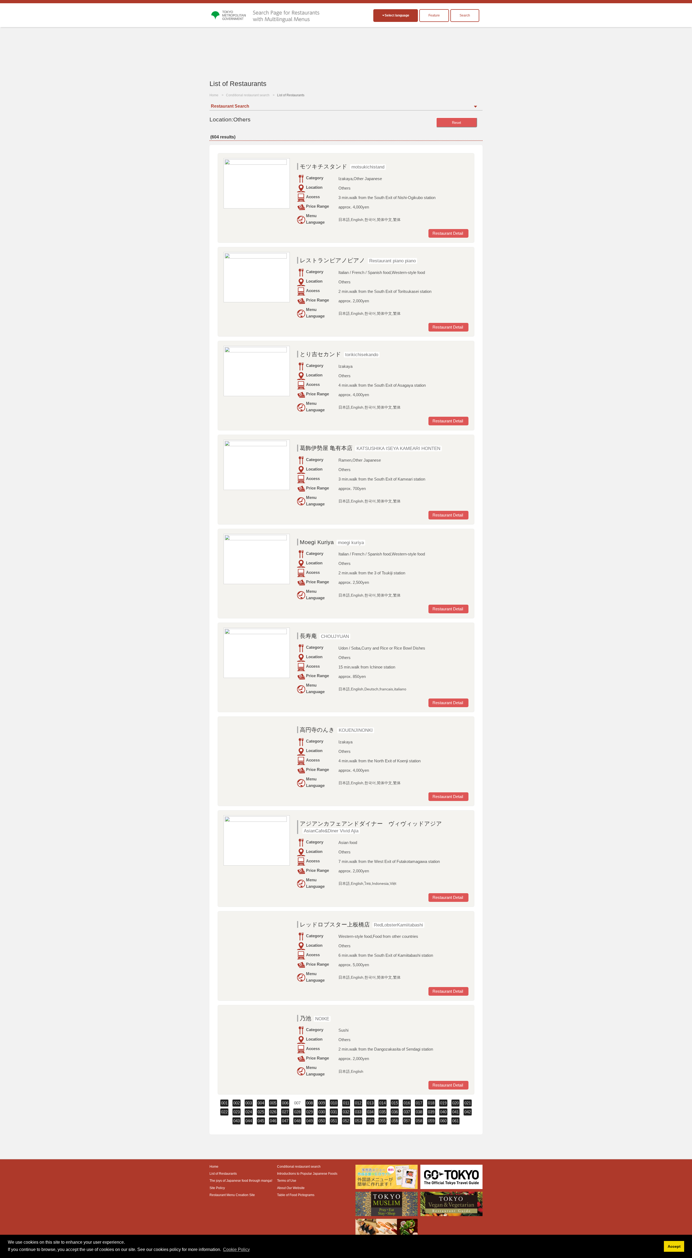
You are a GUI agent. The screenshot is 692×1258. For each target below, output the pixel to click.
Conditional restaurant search (248, 95)
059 (431, 1120)
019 (443, 1103)
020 (455, 1103)
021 (467, 1103)
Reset (456, 123)
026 (273, 1112)
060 (443, 1120)
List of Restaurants (223, 1174)
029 (309, 1112)
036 (394, 1112)
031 (334, 1112)
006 (285, 1103)
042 (467, 1112)
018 (431, 1103)
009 (321, 1103)
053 (358, 1120)
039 (431, 1112)
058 (419, 1120)
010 (334, 1103)
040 (443, 1112)
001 (224, 1103)
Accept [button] (674, 1246)
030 (321, 1112)
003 (248, 1103)
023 (236, 1112)
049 (309, 1120)
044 (248, 1120)
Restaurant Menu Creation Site (232, 1195)
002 (236, 1103)
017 (419, 1103)
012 (358, 1103)
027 (285, 1112)
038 (419, 1112)
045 (261, 1120)
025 (261, 1112)
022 (224, 1112)
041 (455, 1112)
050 (321, 1120)
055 (382, 1120)
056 (394, 1120)
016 (407, 1103)
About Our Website (291, 1188)
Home (213, 95)
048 (297, 1120)
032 (346, 1112)
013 (370, 1103)
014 (382, 1103)
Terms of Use (286, 1181)
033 (358, 1112)
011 (346, 1103)
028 (297, 1112)
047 (285, 1120)
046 (273, 1120)
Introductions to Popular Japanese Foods (307, 1174)
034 (370, 1112)
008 (309, 1103)
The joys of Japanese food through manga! (240, 1181)
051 (334, 1120)
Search (465, 15)
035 (382, 1112)
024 (248, 1112)
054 (370, 1120)
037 (407, 1112)
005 (273, 1103)
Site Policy (217, 1188)
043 (236, 1120)
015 (394, 1103)
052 (346, 1120)
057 (407, 1120)
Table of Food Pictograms (295, 1195)
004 (261, 1103)
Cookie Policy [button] (236, 1249)
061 (455, 1120)
